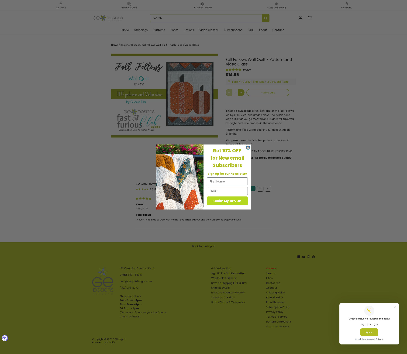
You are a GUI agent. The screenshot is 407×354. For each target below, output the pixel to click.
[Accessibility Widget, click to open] (5, 338)
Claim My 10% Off (227, 201)
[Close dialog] (248, 148)
